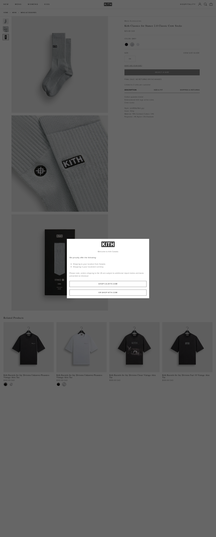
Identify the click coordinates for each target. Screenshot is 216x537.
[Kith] (108, 4)
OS (130, 58)
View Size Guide (191, 53)
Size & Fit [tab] (158, 90)
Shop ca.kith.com (107, 284)
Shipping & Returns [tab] (190, 90)
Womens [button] (33, 4)
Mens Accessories (28, 12)
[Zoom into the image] (59, 64)
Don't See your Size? (133, 66)
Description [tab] (130, 90)
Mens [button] (18, 4)
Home (6, 12)
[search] (205, 4)
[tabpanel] (162, 107)
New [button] (6, 4)
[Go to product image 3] (6, 37)
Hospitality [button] (188, 4)
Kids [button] (47, 4)
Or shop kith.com (107, 292)
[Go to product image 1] (6, 21)
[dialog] (108, 268)
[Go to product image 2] (6, 29)
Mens (14, 12)
